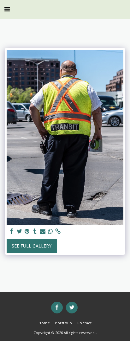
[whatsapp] (50, 231)
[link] (58, 231)
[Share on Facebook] (12, 231)
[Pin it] (27, 231)
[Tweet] (19, 231)
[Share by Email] (42, 231)
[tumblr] (35, 231)
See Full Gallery (31, 246)
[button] (7, 9)
